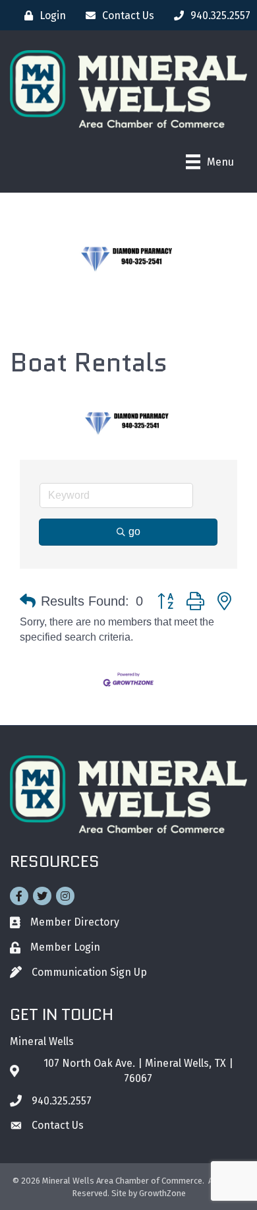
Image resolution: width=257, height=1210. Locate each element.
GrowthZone (162, 1193)
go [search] (134, 531)
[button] (28, 601)
